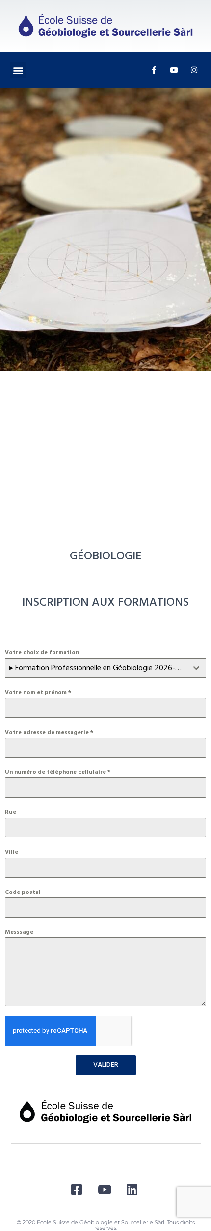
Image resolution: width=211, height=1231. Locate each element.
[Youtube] (173, 70)
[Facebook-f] (153, 70)
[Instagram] (193, 70)
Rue (10, 812)
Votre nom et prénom (38, 693)
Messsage (19, 932)
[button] (18, 70)
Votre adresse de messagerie (49, 733)
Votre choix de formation (42, 653)
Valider (105, 1065)
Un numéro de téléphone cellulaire (57, 772)
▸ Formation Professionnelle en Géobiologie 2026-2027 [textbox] (98, 668)
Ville (11, 852)
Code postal (23, 892)
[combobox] (105, 668)
